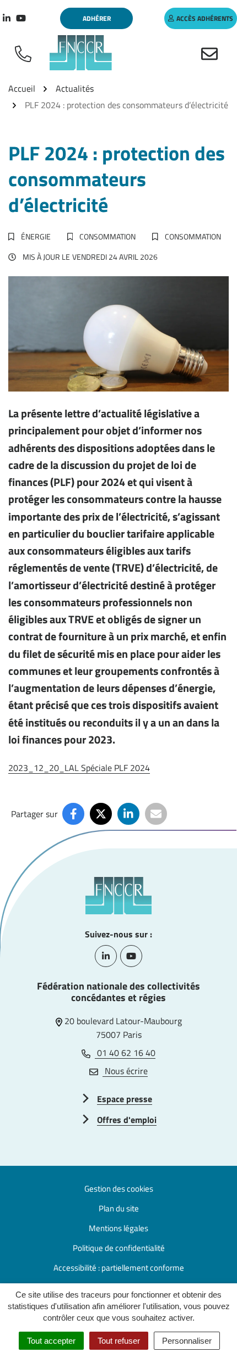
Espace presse (124, 1098)
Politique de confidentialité (119, 1248)
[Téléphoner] (25, 52)
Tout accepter (51, 1340)
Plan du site (119, 1208)
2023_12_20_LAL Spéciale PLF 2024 (79, 767)
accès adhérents (204, 18)
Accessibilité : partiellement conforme (118, 1267)
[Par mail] (156, 814)
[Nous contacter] (212, 52)
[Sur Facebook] (73, 814)
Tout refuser (119, 1340)
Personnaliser (187, 1340)
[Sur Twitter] (101, 814)
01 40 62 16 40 (125, 1052)
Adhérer (97, 18)
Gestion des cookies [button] (118, 1188)
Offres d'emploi (127, 1119)
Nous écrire (125, 1070)
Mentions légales (118, 1228)
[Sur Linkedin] (128, 814)
